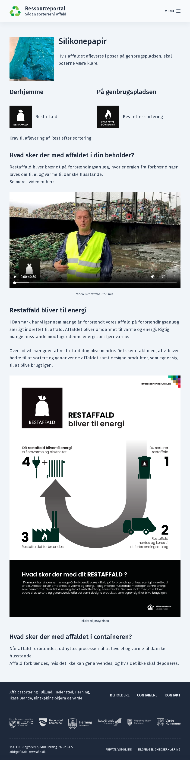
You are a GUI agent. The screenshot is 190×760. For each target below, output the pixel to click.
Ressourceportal (45, 8)
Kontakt (172, 695)
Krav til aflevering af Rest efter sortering (50, 138)
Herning (82, 692)
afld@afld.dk (18, 752)
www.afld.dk (37, 752)
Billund (46, 692)
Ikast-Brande (21, 698)
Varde (77, 698)
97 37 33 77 (66, 747)
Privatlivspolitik (118, 749)
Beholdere (120, 695)
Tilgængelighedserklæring (159, 749)
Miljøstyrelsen (99, 621)
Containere (147, 695)
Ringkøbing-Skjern (50, 698)
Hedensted (63, 692)
